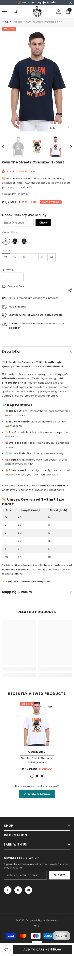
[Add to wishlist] (6, 949)
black (37, 776)
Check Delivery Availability (24, 215)
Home (5, 21)
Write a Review (41, 795)
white (32, 776)
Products (17, 21)
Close (70, 2)
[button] (60, 127)
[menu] (4, 11)
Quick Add (37, 752)
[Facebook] (7, 890)
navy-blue (42, 776)
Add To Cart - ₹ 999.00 (42, 949)
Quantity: (8, 269)
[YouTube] (28, 890)
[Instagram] (18, 890)
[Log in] (58, 11)
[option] (37, 79)
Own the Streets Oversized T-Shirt (37, 760)
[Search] (15, 11)
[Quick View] (50, 707)
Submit (59, 875)
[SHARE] (69, 290)
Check (43, 222)
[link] (19, 669)
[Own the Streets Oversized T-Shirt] (37, 724)
